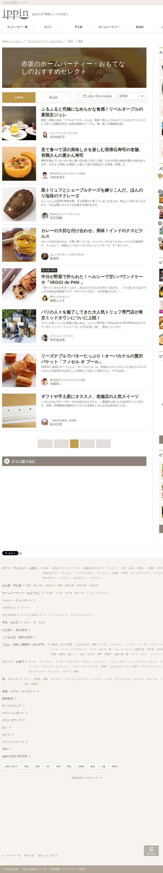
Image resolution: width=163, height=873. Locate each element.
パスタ (92, 649)
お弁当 (90, 654)
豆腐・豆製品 (58, 654)
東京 (26, 766)
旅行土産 (81, 585)
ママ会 (58, 593)
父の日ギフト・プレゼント (88, 577)
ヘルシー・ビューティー (17, 600)
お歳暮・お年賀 (119, 573)
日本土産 (93, 585)
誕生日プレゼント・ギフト (67, 568)
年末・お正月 (10, 622)
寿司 (99, 654)
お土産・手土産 (11, 585)
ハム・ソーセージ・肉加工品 (129, 649)
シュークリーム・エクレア (143, 661)
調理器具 (7, 698)
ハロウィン (9, 607)
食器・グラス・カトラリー (18, 691)
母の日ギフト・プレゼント (57, 577)
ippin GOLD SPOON (14, 756)
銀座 (92, 766)
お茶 (26, 684)
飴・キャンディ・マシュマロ (44, 671)
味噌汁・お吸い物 (114, 654)
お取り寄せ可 (11, 766)
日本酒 (36, 679)
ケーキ (32, 661)
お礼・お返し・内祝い (133, 568)
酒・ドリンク (10, 679)
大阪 (103, 766)
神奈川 (115, 766)
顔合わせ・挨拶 (54, 585)
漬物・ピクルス (100, 644)
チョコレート (100, 661)
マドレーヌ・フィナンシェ (55, 666)
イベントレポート (13, 713)
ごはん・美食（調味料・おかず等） (24, 644)
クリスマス (9, 615)
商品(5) (53, 97)
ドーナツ (33, 666)
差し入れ (38, 585)
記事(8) (19, 97)
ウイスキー (56, 679)
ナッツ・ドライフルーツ (74, 649)
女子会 (68, 593)
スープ (134, 654)
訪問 (28, 585)
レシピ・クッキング (97, 593)
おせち (27, 622)
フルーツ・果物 (70, 671)
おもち (41, 622)
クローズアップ (11, 720)
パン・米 (142, 644)
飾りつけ (79, 593)
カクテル (138, 679)
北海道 (80, 766)
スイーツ (25, 607)
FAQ (80, 869)
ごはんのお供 (82, 644)
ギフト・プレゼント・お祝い (20, 568)
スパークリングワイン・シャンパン (83, 679)
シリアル (130, 644)
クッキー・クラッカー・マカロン (73, 661)
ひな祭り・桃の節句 (14, 630)
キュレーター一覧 (11, 855)
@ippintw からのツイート (87, 777)
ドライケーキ (79, 666)
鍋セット (72, 654)
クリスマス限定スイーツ (33, 615)
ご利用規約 (54, 869)
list (20, 553)
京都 (37, 766)
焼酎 (45, 679)
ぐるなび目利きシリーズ (33, 869)
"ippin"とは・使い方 (47, 855)
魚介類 (150, 649)
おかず (102, 649)
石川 (48, 766)
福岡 (58, 766)
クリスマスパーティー (82, 615)
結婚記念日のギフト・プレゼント (100, 568)
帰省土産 (69, 585)
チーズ (54, 649)
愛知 (69, 766)
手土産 (49, 593)
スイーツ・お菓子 (13, 661)
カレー (144, 654)
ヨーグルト (116, 644)
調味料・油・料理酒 (61, 644)
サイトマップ (69, 869)
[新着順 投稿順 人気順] (131, 96)
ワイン (27, 679)
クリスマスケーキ (58, 615)
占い (5, 727)
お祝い (46, 568)
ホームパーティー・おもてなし (21, 593)
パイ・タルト (46, 661)
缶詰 (82, 654)
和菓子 (104, 666)
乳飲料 (34, 684)
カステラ (93, 666)
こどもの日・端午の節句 (17, 637)
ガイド (6, 734)
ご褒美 (150, 568)
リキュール (151, 679)
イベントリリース (13, 741)
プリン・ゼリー (118, 661)
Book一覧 (29, 855)
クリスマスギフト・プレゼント (92, 573)
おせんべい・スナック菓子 (125, 666)
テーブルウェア (11, 705)
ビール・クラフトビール (118, 679)
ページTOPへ (151, 863)
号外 (5, 749)
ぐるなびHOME (10, 869)
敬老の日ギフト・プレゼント (58, 573)
